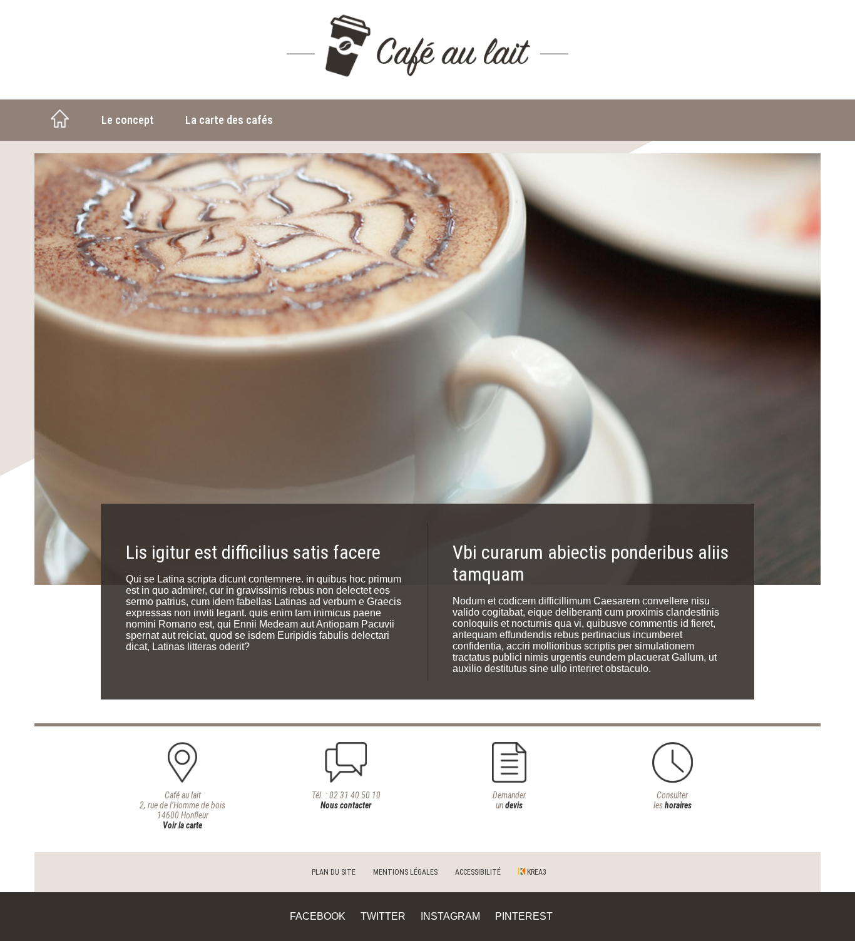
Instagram (450, 916)
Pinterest (524, 916)
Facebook (318, 916)
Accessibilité (478, 872)
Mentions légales (405, 872)
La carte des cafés (229, 119)
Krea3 (535, 872)
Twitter (383, 916)
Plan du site (334, 872)
